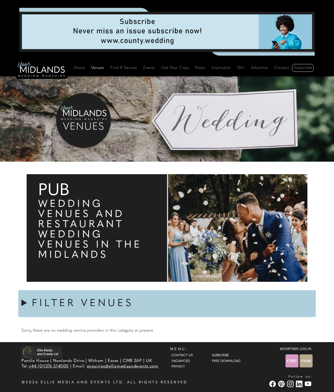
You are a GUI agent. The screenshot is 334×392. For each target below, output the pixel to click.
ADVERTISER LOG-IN (295, 349)
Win (240, 68)
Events (149, 68)
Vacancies (180, 361)
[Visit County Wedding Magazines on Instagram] (291, 384)
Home (79, 68)
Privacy (178, 366)
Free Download (226, 361)
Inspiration (221, 68)
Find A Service (123, 68)
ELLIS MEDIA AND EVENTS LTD (82, 382)
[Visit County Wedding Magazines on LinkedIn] (300, 384)
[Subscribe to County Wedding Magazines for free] (167, 32)
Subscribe (303, 68)
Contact (281, 68)
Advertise (259, 68)
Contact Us (182, 355)
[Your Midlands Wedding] (42, 70)
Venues (97, 68)
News (200, 68)
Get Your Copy (175, 68)
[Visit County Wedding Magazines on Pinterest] (282, 384)
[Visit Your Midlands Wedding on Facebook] (273, 384)
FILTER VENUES (83, 304)
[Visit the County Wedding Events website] (292, 361)
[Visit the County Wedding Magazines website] (306, 361)
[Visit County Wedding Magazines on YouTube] (309, 384)
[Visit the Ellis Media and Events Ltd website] (41, 352)
